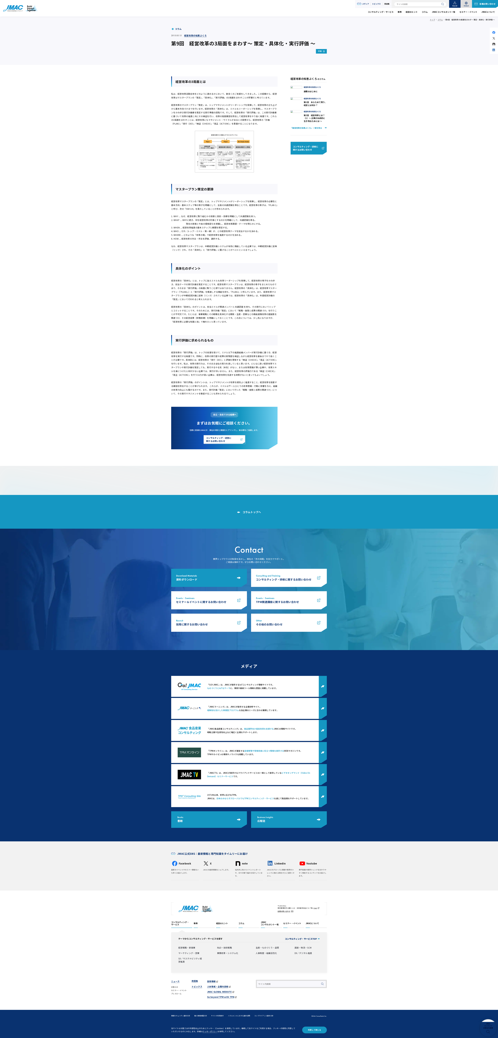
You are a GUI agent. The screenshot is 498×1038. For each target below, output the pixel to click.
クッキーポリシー (210, 1031)
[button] (363, 4)
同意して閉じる (314, 1030)
